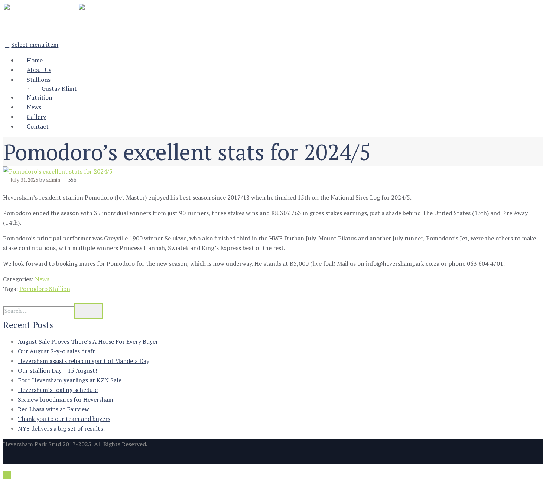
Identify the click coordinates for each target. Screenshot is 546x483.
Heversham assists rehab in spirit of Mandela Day (83, 361)
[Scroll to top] (7, 475)
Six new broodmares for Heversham (65, 399)
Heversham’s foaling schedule (58, 390)
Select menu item (34, 44)
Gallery (36, 117)
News (34, 107)
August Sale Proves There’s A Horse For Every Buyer (88, 341)
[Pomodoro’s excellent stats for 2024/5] (58, 171)
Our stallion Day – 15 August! (57, 370)
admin (53, 179)
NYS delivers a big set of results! (61, 428)
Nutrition (39, 97)
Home (35, 60)
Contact (38, 126)
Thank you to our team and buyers (64, 419)
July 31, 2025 (24, 179)
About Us (39, 70)
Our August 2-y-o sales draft (56, 351)
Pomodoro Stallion (44, 289)
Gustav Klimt (59, 88)
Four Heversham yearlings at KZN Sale (69, 380)
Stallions (39, 79)
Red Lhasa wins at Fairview (53, 409)
